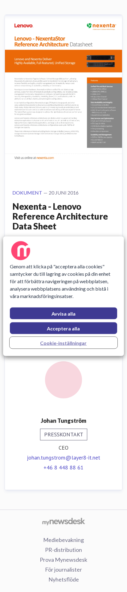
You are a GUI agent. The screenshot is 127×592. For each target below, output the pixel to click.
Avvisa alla (63, 313)
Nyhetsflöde (63, 579)
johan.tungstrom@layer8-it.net (63, 457)
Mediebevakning (63, 539)
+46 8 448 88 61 (63, 467)
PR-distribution (63, 549)
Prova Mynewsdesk (63, 559)
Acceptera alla (63, 328)
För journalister (63, 569)
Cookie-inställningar (63, 343)
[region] (63, 296)
